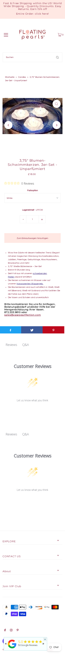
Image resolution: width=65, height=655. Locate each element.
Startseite (9, 77)
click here (41, 13)
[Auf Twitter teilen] (32, 329)
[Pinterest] (18, 630)
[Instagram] (11, 630)
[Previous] (8, 125)
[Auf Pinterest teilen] (53, 329)
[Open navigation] (5, 34)
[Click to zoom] (57, 104)
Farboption (32, 190)
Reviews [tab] (11, 344)
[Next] (57, 125)
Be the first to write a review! (32, 409)
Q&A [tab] (25, 344)
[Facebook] (5, 630)
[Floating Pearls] (12, 648)
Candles (22, 77)
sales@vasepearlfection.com (22, 315)
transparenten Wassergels (30, 284)
